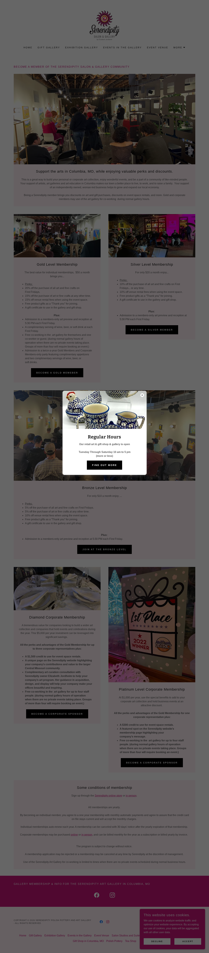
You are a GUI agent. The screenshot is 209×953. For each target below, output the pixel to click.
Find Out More (104, 465)
